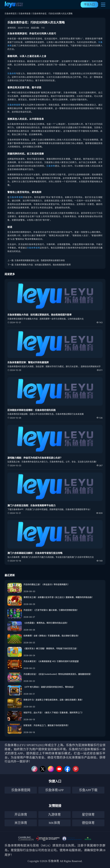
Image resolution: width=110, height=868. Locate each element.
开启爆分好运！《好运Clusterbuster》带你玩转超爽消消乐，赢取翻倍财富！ (57, 674)
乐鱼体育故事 (24, 13)
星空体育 (88, 814)
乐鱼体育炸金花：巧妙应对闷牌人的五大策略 (52, 13)
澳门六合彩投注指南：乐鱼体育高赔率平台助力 (31, 505)
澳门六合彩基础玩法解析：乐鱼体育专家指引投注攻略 (34, 553)
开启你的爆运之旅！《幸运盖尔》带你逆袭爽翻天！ (46, 584)
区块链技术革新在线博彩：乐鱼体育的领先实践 (31, 410)
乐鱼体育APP (54, 790)
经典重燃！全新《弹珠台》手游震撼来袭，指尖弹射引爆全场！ (51, 635)
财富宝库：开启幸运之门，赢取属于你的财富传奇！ (46, 725)
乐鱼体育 (11, 73)
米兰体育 (20, 823)
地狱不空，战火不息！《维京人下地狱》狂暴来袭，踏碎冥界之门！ (53, 712)
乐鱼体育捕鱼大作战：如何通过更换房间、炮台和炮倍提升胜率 (43, 264)
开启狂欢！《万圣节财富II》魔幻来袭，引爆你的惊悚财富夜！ (51, 610)
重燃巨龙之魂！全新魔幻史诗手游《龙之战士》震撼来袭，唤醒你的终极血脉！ (58, 597)
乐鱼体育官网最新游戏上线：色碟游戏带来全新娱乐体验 (40, 260)
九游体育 (54, 814)
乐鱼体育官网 (13, 104)
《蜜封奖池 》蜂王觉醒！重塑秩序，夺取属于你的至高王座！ (50, 648)
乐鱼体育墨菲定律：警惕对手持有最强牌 (28, 362)
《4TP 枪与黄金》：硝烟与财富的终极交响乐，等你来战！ (49, 687)
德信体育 (88, 823)
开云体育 (20, 814)
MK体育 (54, 823)
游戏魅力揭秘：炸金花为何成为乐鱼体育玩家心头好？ (34, 457)
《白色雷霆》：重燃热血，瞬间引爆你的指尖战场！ (46, 623)
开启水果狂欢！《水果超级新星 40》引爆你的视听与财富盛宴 (51, 661)
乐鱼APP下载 (88, 790)
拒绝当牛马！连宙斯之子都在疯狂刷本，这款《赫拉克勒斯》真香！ (53, 699)
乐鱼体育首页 (11, 13)
